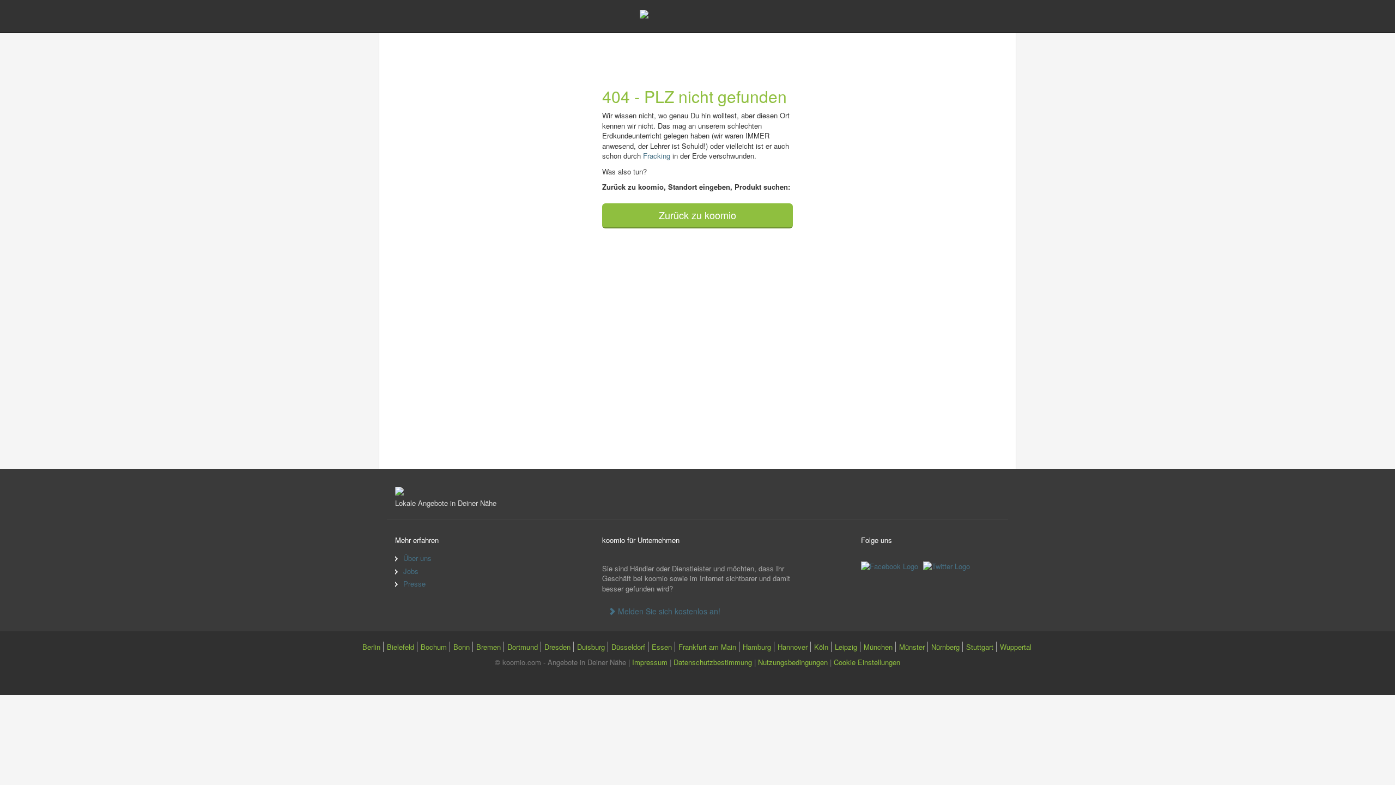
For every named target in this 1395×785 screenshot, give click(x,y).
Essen (662, 647)
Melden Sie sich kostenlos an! (668, 611)
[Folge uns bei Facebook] (891, 565)
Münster (912, 647)
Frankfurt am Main (707, 647)
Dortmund (522, 647)
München (878, 647)
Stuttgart (979, 647)
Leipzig (846, 647)
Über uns (417, 558)
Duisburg (591, 647)
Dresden (557, 647)
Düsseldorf (628, 647)
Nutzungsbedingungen (793, 662)
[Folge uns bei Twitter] (948, 565)
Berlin (371, 647)
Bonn (461, 647)
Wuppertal (1016, 647)
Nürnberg (945, 647)
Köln (821, 647)
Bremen (488, 647)
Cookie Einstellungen (867, 662)
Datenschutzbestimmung (713, 662)
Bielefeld (400, 647)
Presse (414, 583)
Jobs (410, 571)
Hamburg (757, 647)
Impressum (650, 662)
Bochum (434, 647)
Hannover (793, 647)
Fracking (656, 155)
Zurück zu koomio (697, 215)
